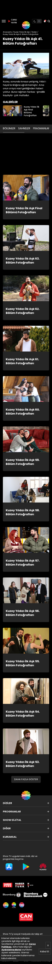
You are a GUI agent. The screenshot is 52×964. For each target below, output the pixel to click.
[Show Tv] (26, 25)
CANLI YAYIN (13, 21)
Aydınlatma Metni (11, 949)
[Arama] (48, 21)
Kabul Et (44, 951)
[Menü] (4, 21)
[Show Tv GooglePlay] (26, 866)
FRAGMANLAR (41, 128)
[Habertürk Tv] (19, 885)
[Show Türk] (14, 905)
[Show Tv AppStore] (9, 866)
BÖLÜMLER (9, 128)
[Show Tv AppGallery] (43, 866)
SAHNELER (24, 128)
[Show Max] (22, 905)
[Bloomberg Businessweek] (35, 894)
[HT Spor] (30, 885)
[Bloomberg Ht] (12, 894)
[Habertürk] (7, 885)
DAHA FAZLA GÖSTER (26, 779)
